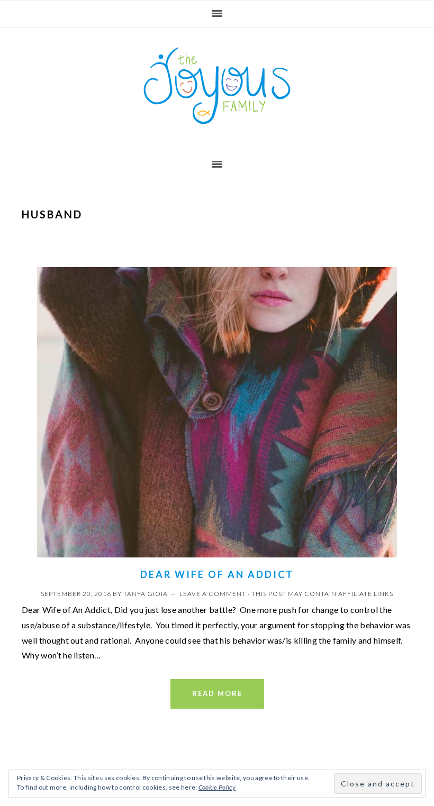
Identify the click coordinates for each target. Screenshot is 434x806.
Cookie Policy (217, 787)
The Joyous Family (217, 85)
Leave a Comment (212, 594)
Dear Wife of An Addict (217, 574)
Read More (217, 693)
